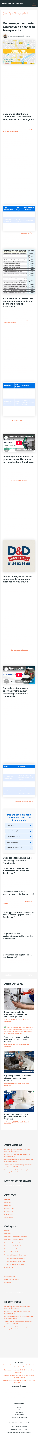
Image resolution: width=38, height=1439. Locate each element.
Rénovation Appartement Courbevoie (15, 1237)
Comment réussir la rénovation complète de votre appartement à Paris (17, 1171)
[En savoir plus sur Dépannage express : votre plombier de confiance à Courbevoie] (19, 1101)
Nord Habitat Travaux (12, 3)
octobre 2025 (8, 1214)
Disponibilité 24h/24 (19, 837)
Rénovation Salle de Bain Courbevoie (15, 1246)
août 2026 (7, 1199)
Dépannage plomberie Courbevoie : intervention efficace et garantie (15, 1014)
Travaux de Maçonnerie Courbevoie (15, 1255)
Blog (19, 1410)
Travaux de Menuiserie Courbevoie (14, 1258)
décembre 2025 (9, 1208)
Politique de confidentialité (12, 1279)
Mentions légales (9, 1276)
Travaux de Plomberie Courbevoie (16, 1021)
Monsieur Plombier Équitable (24, 801)
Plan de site (7, 1282)
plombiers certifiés (26, 233)
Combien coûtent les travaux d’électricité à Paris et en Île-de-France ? (17, 1150)
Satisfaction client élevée (19, 848)
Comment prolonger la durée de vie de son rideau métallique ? (19, 1371)
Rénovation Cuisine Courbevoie (13, 1240)
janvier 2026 (8, 1205)
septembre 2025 (9, 1217)
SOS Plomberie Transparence (17, 130)
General (6, 1231)
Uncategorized (8, 1267)
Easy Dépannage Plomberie (15, 322)
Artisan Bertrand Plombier (19, 480)
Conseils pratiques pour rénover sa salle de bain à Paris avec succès (19, 1376)
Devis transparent (19, 843)
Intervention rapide (19, 832)
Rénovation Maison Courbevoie (13, 1243)
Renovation (7, 1234)
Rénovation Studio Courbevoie (13, 1249)
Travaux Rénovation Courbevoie (14, 1264)
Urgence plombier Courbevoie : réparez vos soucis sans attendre (18, 1078)
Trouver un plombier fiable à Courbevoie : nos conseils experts (16, 1039)
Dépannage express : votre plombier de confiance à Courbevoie (16, 1116)
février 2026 (8, 1202)
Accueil (19, 1407)
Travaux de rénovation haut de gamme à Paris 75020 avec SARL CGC (19, 1381)
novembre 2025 (9, 1211)
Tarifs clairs (19, 826)
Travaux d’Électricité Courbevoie (14, 1252)
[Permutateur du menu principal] (34, 4)
